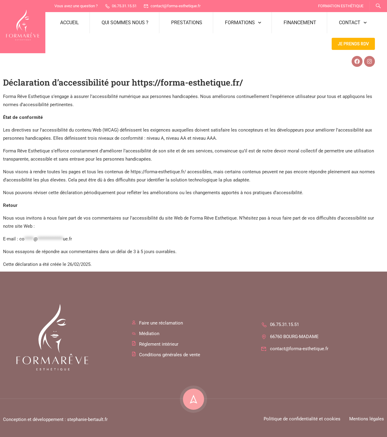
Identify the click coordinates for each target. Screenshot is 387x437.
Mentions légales (366, 419)
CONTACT (349, 22)
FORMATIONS (240, 22)
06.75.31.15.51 (124, 6)
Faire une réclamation (161, 323)
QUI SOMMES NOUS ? (125, 22)
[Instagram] (369, 61)
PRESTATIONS (186, 22)
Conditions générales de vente (169, 354)
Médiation (149, 333)
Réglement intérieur (158, 344)
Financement (300, 22)
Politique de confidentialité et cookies (302, 419)
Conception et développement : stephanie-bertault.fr (55, 419)
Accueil (69, 22)
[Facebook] (357, 61)
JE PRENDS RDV (353, 43)
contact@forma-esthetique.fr (175, 6)
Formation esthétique (340, 6)
